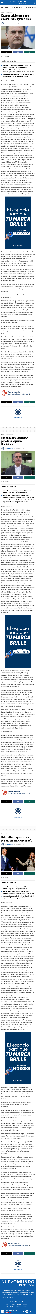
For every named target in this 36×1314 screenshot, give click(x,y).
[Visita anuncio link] (18, 223)
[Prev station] (30, 1311)
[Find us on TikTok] (13, 1302)
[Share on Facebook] (18, 52)
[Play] (27, 1311)
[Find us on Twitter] (19, 1301)
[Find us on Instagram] (16, 1301)
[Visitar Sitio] (18, 2)
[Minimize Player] (34, 1311)
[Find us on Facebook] (10, 1301)
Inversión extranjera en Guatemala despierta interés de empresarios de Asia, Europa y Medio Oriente (18, 75)
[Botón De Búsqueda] (34, 2)
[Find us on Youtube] (22, 1301)
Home (2, 12)
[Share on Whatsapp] (29, 52)
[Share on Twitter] (6, 52)
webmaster (10, 23)
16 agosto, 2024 (20, 23)
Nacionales (5, 7)
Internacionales (9, 12)
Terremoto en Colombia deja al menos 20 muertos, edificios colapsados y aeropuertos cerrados (17, 66)
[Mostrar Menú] (2, 2)
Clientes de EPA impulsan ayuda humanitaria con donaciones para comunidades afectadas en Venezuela (18, 71)
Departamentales (17, 7)
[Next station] (23, 1311)
